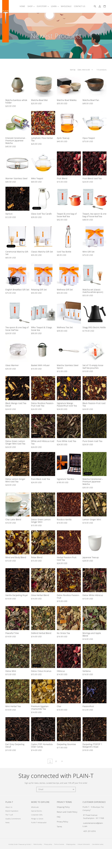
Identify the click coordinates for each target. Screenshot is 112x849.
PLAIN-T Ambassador (39, 822)
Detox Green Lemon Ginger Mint (41, 520)
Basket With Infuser (40, 365)
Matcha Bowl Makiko (67, 100)
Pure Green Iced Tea (92, 441)
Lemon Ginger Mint (92, 519)
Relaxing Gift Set (39, 289)
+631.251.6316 (89, 831)
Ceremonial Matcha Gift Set (16, 252)
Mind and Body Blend (15, 557)
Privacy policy (48, 844)
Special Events (36, 811)
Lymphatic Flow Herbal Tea (42, 139)
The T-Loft (9, 815)
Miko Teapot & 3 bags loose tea (41, 328)
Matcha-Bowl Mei (39, 100)
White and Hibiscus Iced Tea (42, 442)
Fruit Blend (62, 178)
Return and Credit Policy (67, 812)
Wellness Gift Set (65, 289)
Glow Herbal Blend (40, 595)
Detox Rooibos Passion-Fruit (68, 596)
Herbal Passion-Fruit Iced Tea (66, 558)
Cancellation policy (97, 844)
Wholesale (35, 807)
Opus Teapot (89, 138)
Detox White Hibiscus (93, 595)
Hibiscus (61, 671)
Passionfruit (88, 706)
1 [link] (50, 761)
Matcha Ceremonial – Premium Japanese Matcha (93, 481)
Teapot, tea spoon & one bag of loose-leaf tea (94, 215)
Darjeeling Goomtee (66, 744)
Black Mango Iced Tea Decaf (15, 404)
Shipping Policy (63, 807)
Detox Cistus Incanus (41, 671)
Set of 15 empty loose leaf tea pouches (93, 366)
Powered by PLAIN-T (25, 844)
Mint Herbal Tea (13, 706)
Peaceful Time (12, 633)
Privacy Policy (62, 821)
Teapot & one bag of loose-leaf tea (66, 215)
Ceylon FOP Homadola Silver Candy (42, 745)
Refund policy (38, 844)
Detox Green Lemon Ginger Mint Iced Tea (15, 442)
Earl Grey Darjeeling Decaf (14, 745)
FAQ (58, 817)
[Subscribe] (73, 789)
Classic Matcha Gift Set (42, 251)
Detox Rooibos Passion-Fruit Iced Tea (42, 404)
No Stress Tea (63, 633)
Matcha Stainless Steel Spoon (67, 366)
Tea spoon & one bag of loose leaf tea (16, 328)
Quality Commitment (13, 819)
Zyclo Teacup (63, 138)
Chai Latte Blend (13, 519)
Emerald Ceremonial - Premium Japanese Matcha (15, 140)
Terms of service (59, 844)
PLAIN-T (16, 844)
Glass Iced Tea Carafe (41, 214)
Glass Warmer (12, 365)
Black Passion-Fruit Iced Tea (94, 404)
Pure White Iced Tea (66, 441)
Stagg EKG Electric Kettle (94, 327)
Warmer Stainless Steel (16, 178)
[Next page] (62, 761)
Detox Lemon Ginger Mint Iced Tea (15, 480)
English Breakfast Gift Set (17, 289)
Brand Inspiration (11, 811)
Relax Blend (36, 557)
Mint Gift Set (88, 251)
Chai (59, 706)
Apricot (8, 214)
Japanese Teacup (91, 557)
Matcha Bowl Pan (91, 100)
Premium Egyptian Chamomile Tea (40, 707)
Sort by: (72, 70)
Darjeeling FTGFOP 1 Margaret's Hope (92, 745)
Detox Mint (10, 671)
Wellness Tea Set (65, 327)
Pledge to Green (37, 819)
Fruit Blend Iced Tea (92, 178)
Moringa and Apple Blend (92, 634)
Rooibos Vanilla (64, 519)
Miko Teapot (37, 178)
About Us (8, 807)
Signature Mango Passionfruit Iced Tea (67, 404)
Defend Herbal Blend (41, 633)
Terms (59, 826)
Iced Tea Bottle (64, 251)
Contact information (84, 844)
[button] (30, 6)
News (7, 822)
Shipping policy (71, 844)
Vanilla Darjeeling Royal (16, 595)
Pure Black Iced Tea (40, 479)
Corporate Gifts (37, 815)
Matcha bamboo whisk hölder (16, 101)
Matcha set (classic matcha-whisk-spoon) (93, 290)
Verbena (87, 671)
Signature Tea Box (65, 479)
